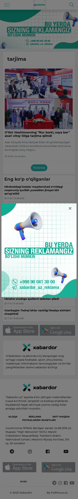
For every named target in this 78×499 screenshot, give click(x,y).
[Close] (70, 208)
